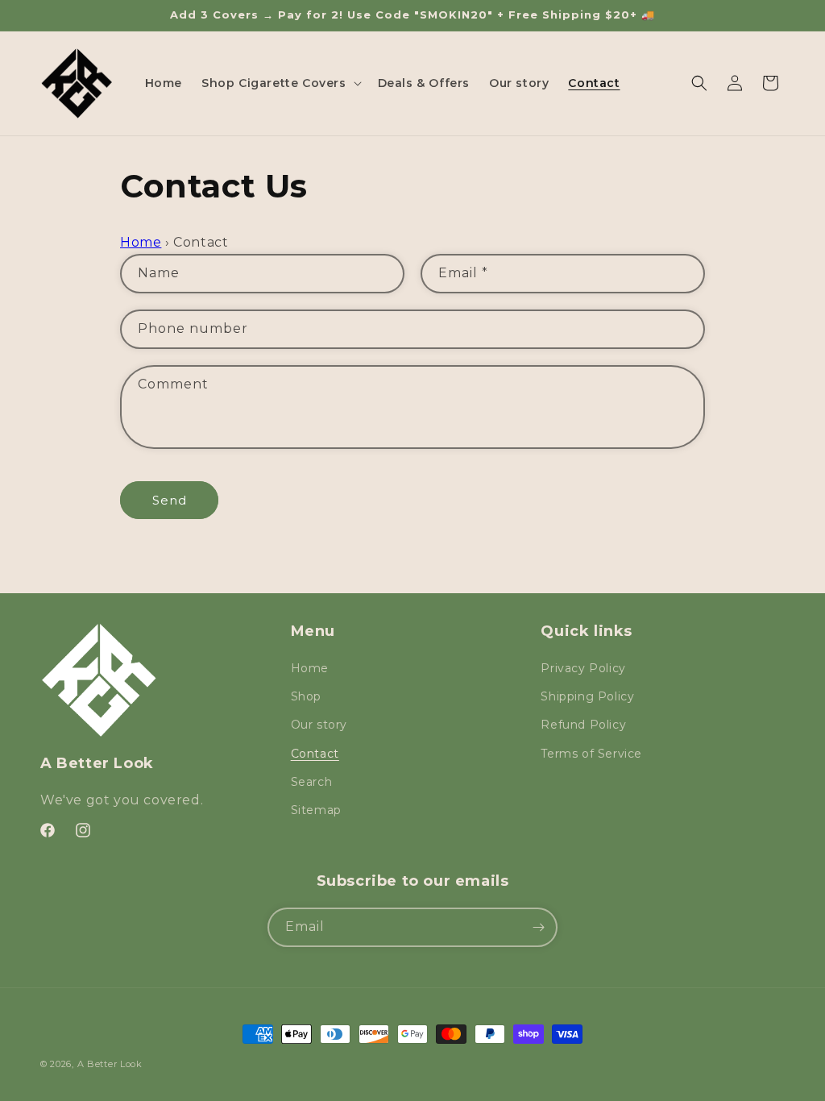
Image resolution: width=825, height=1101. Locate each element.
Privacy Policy (583, 668)
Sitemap (316, 810)
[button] (280, 83)
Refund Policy (583, 724)
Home (140, 242)
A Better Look (110, 1064)
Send (169, 500)
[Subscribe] (538, 927)
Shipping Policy (587, 696)
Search (312, 782)
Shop (306, 696)
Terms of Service (591, 753)
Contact (315, 753)
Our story (319, 724)
